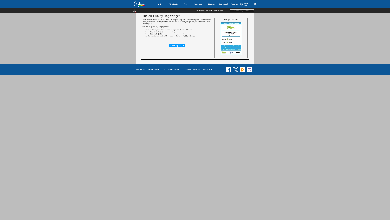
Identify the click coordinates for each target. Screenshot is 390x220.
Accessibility (208, 69)
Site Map (193, 69)
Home (187, 69)
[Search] (255, 4)
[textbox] (242, 10)
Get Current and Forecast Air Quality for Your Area (210, 10)
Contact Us (199, 69)
